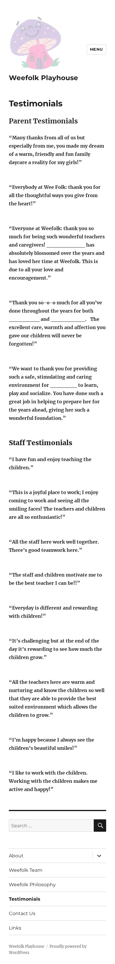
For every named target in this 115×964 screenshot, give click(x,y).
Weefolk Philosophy (32, 884)
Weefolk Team (25, 870)
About (16, 856)
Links (15, 928)
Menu (96, 49)
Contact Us (22, 913)
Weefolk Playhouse (43, 78)
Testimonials (24, 899)
